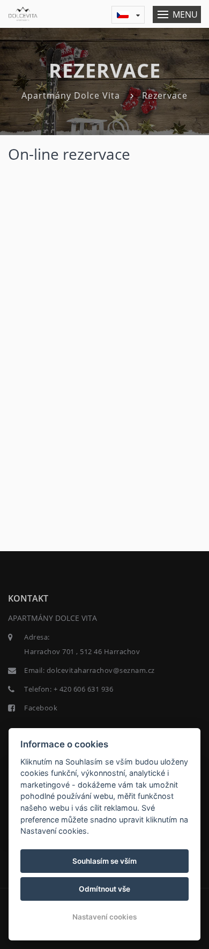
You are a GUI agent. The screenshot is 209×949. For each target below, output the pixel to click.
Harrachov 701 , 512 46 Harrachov (82, 651)
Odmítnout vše (104, 889)
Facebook (40, 708)
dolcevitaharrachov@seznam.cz (101, 670)
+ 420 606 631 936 (84, 689)
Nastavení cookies (104, 917)
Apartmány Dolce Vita (70, 95)
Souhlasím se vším (104, 861)
